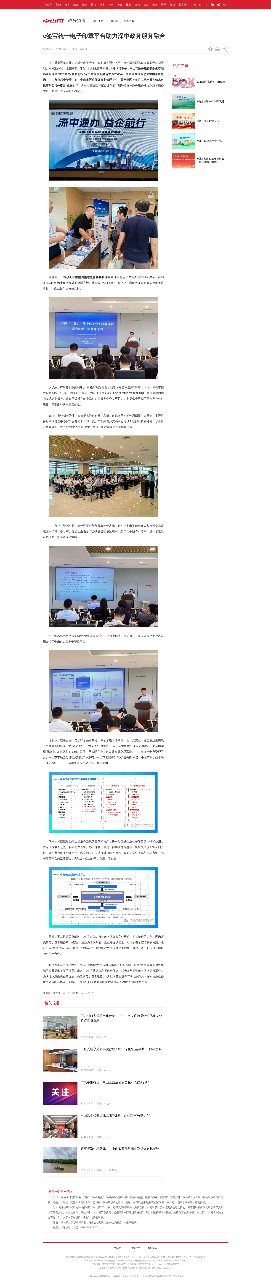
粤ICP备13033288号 (94, 1260)
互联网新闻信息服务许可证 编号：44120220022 (88, 1257)
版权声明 (135, 1248)
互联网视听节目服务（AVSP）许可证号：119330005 (135, 1257)
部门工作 (98, 21)
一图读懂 (114, 21)
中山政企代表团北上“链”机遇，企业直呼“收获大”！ (116, 1115)
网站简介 (119, 1248)
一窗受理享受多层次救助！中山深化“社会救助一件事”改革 (121, 1049)
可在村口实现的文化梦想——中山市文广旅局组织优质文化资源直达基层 (121, 1018)
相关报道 (52, 1003)
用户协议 (152, 1248)
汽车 (111, 4)
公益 (146, 4)
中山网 (48, 4)
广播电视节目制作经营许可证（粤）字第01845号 (183, 1257)
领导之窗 (129, 21)
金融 (154, 4)
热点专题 (180, 65)
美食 (119, 4)
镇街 (84, 4)
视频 (93, 4)
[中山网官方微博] (218, 4)
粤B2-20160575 (166, 1260)
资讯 (163, 4)
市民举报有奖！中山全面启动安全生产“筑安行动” (115, 1082)
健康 (172, 4)
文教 (137, 4)
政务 (75, 4)
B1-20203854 (180, 1260)
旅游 (128, 4)
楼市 (102, 4)
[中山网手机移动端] (206, 4)
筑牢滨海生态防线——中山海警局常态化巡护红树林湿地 (120, 1148)
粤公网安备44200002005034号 (118, 1260)
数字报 (182, 4)
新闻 (58, 4)
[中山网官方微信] (212, 4)
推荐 (67, 4)
